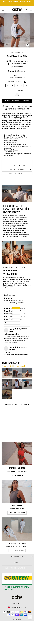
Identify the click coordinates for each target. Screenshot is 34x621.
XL (26, 85)
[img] (13, 329)
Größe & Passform (17, 162)
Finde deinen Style (17, 513)
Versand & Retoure (17, 173)
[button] (12, 71)
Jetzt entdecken (17, 475)
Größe (16, 81)
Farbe (17, 90)
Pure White (17, 94)
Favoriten (20, 52)
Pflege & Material (17, 166)
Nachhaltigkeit (17, 169)
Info (16, 562)
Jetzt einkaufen (17, 550)
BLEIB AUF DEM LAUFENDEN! (16, 568)
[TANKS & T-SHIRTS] (17, 491)
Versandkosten (21, 77)
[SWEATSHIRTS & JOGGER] (17, 529)
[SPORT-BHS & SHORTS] (17, 453)
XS (8, 85)
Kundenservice (16, 556)
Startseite (13, 52)
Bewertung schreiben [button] (17, 303)
